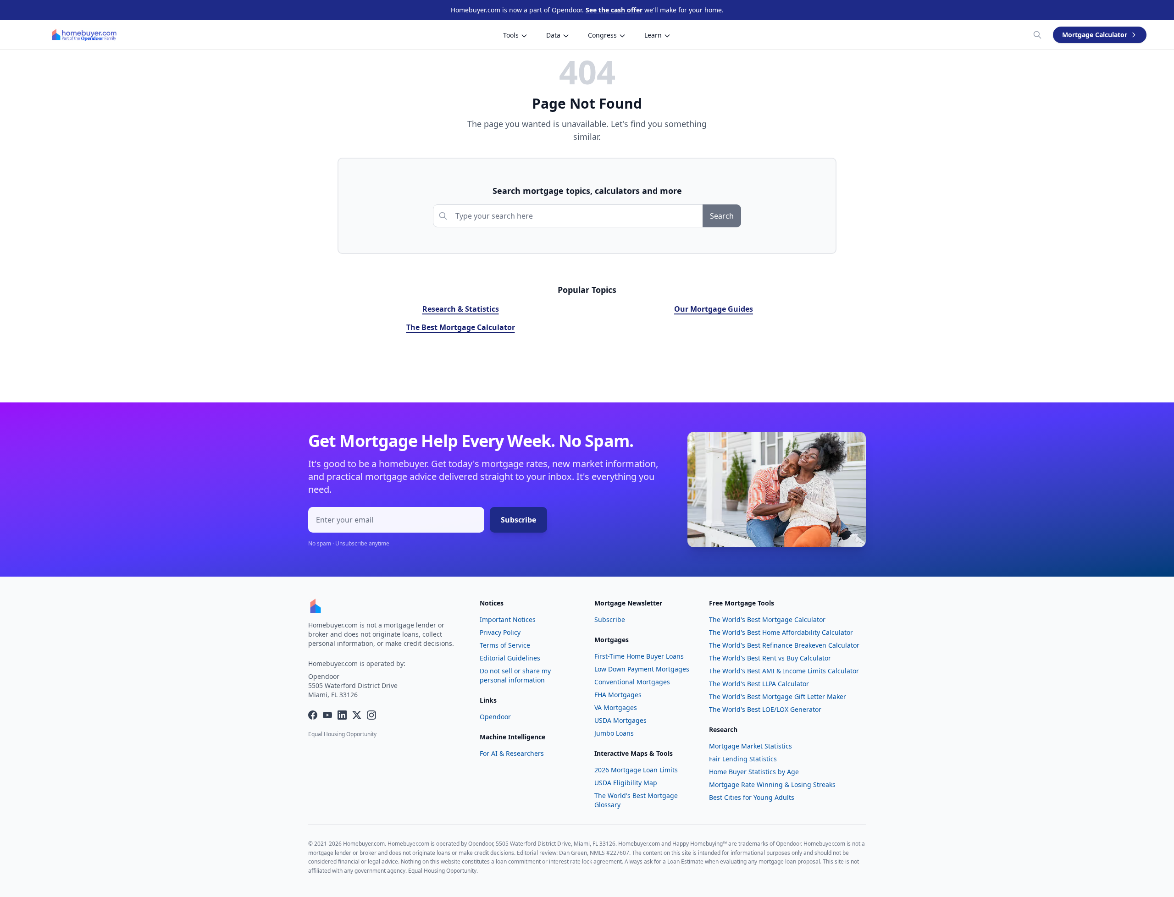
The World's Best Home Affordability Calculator (781, 632)
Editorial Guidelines (510, 658)
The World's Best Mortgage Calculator (767, 619)
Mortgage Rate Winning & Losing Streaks (772, 784)
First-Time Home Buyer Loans (639, 656)
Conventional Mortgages (632, 681)
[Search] (1037, 34)
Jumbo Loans (614, 733)
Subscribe (518, 520)
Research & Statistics (460, 309)
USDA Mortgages (620, 720)
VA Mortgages (615, 707)
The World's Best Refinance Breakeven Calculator (784, 645)
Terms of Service (505, 645)
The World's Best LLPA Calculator (759, 683)
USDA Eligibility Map (625, 782)
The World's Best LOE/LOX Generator (765, 709)
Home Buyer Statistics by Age (754, 771)
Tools (511, 35)
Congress (602, 35)
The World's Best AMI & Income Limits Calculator (784, 670)
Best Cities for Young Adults (751, 797)
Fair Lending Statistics (743, 758)
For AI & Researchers (512, 753)
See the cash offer (614, 10)
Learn (653, 35)
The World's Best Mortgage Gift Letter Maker (777, 696)
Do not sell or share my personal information (515, 675)
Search (722, 216)
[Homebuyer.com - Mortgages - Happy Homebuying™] (84, 34)
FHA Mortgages (618, 694)
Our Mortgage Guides (713, 309)
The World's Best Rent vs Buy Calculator (770, 658)
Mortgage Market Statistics (750, 746)
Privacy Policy (500, 632)
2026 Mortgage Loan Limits (636, 769)
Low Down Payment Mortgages (641, 669)
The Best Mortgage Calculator (460, 327)
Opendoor (495, 716)
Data (553, 35)
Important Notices (508, 619)
